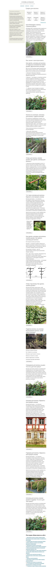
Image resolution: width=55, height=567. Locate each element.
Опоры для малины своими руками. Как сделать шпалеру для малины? (35, 159)
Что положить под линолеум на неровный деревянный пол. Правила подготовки (35, 564)
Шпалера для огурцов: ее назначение (34, 562)
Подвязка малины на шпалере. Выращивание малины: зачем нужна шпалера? (35, 330)
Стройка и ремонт (27, 2)
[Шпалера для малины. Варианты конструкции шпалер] (36, 432)
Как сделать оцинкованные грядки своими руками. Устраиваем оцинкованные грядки (16, 26)
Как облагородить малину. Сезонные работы (33, 25)
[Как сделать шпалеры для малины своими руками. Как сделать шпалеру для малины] (36, 273)
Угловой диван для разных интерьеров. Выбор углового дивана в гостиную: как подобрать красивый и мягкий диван (35, 543)
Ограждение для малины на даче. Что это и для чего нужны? (35, 366)
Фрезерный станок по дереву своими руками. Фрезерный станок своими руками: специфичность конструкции (36, 539)
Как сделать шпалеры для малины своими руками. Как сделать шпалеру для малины (36, 238)
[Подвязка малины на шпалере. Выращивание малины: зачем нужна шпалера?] (36, 341)
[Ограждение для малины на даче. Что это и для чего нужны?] (36, 388)
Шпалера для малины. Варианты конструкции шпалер (35, 401)
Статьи (31, 5)
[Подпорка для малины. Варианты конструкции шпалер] (36, 485)
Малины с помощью (36, 13)
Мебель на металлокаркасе (32, 558)
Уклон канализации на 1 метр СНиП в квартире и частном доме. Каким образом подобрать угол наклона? (36, 552)
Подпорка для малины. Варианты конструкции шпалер (35, 453)
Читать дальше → (29, 56)
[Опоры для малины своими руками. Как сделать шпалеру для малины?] (36, 182)
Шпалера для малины (29, 19)
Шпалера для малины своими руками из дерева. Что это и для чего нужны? (35, 499)
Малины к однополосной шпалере (42, 19)
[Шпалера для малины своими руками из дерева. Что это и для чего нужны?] (36, 522)
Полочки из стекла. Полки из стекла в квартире (36, 566)
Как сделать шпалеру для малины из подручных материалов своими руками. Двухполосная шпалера (36, 64)
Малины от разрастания (42, 13)
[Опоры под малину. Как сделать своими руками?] (36, 315)
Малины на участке (29, 13)
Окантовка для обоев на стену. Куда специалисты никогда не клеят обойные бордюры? (36, 546)
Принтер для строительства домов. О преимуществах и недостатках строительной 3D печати (35, 556)
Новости (27, 5)
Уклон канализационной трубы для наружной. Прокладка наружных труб (35, 548)
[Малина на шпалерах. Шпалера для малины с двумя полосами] (36, 145)
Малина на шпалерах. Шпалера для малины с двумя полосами (35, 115)
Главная (22, 5)
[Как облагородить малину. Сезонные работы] (36, 48)
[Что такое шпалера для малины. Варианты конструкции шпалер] (36, 225)
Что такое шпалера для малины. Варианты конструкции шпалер (35, 196)
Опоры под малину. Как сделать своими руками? (35, 284)
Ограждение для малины (36, 19)
